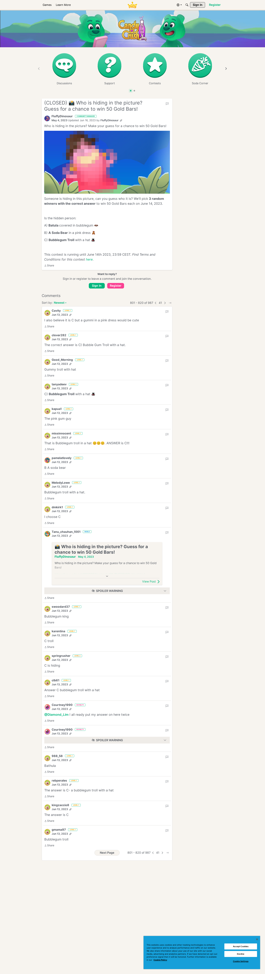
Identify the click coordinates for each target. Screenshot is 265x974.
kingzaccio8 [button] (60, 805)
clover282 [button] (59, 335)
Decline (240, 954)
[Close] (257, 939)
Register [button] (115, 285)
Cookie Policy (160, 960)
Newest (59, 303)
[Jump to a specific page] (169, 302)
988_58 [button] (57, 756)
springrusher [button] (61, 656)
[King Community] (132, 5)
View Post (149, 581)
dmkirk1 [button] (57, 507)
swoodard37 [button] (61, 606)
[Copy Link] (121, 120)
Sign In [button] (97, 285)
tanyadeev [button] (59, 384)
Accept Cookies (241, 946)
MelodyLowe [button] (61, 482)
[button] (47, 118)
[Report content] (167, 104)
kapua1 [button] (57, 409)
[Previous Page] (155, 302)
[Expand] (107, 576)
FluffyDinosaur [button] (62, 116)
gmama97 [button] (59, 829)
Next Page (107, 852)
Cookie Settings (240, 961)
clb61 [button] (55, 680)
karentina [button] (58, 631)
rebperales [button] (59, 780)
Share (49, 266)
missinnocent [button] (61, 433)
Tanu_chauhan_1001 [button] (66, 532)
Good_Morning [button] (62, 360)
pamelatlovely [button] (61, 458)
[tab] (130, 91)
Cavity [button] (56, 310)
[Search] (187, 5)
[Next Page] (165, 302)
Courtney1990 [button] (62, 705)
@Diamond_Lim (56, 714)
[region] (202, 952)
